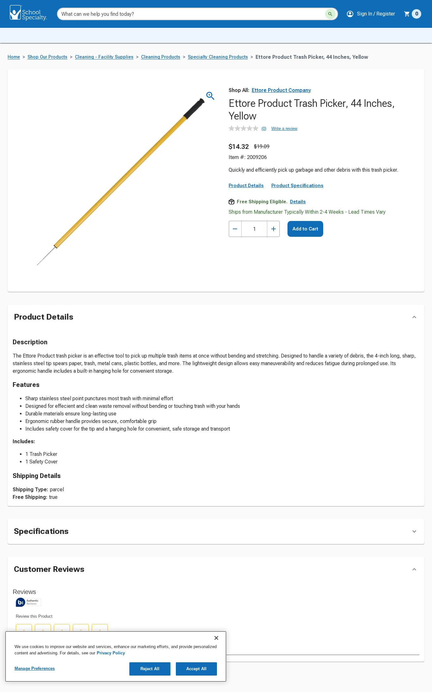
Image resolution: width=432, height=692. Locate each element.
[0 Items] (407, 14)
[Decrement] (235, 229)
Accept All (196, 668)
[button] (370, 14)
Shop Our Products (47, 57)
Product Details (246, 185)
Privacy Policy (111, 653)
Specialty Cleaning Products (218, 57)
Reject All (149, 668)
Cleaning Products (160, 57)
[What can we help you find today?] (330, 14)
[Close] (216, 638)
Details (298, 202)
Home (14, 57)
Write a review (284, 128)
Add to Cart (305, 229)
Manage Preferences (35, 668)
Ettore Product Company (281, 90)
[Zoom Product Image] (210, 96)
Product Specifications (297, 185)
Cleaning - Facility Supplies (104, 57)
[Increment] (273, 229)
